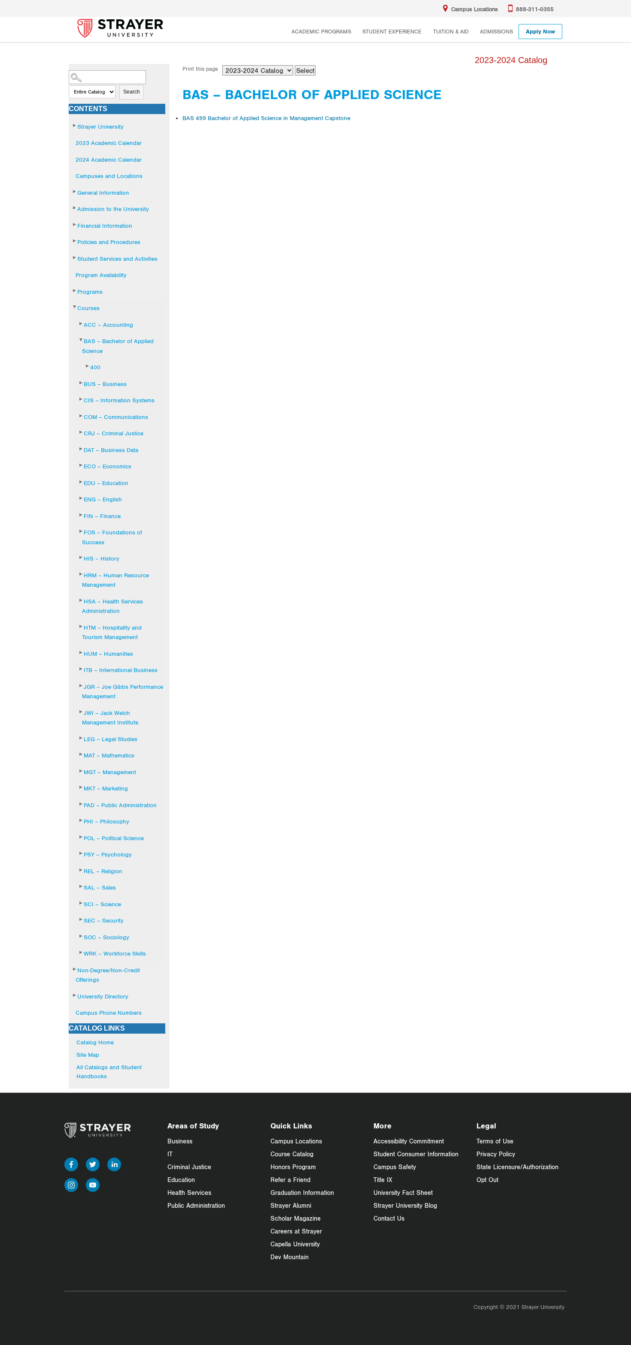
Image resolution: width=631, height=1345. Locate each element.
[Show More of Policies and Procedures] (75, 241)
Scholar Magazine (295, 1218)
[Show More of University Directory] (75, 995)
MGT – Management (110, 772)
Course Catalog (291, 1154)
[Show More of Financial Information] (75, 224)
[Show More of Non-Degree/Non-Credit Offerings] (75, 969)
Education (181, 1179)
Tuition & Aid (451, 31)
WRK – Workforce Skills (115, 953)
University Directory (102, 996)
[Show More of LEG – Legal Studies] (81, 738)
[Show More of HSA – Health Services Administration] (81, 600)
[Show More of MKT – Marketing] (81, 787)
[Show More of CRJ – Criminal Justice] (81, 432)
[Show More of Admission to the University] (75, 208)
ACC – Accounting (108, 325)
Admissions (496, 31)
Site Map (87, 1055)
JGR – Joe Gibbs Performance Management (122, 692)
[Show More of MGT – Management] (81, 771)
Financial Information (104, 226)
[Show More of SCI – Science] (81, 903)
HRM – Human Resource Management (115, 580)
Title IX (382, 1179)
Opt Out (487, 1179)
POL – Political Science (114, 838)
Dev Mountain (289, 1257)
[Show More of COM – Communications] (81, 416)
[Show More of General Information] (75, 191)
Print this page (200, 69)
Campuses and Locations (109, 176)
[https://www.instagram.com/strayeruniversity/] (71, 1183)
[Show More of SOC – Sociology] (81, 936)
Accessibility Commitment (408, 1141)
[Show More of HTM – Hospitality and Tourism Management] (81, 626)
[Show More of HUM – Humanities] (81, 652)
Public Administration (196, 1205)
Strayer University (100, 127)
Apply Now (540, 31)
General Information (103, 193)
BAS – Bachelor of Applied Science (118, 346)
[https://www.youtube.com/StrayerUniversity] (93, 1183)
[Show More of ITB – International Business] (81, 669)
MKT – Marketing (106, 788)
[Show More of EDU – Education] (81, 482)
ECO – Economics (107, 466)
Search (131, 92)
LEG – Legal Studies (110, 739)
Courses (88, 308)
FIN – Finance (102, 516)
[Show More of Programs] (75, 291)
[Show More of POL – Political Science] (81, 837)
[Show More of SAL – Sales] (81, 886)
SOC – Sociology (106, 937)
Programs (90, 292)
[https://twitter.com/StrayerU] (93, 1163)
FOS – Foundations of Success (112, 537)
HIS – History (101, 558)
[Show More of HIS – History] (81, 557)
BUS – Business (105, 384)
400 (95, 367)
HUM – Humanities (108, 654)
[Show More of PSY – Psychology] (81, 853)
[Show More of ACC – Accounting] (81, 324)
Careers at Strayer (296, 1231)
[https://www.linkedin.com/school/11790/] (114, 1163)
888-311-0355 (535, 9)
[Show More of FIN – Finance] (81, 515)
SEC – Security (104, 920)
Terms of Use (494, 1141)
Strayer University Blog (405, 1205)
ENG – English (103, 499)
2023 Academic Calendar (109, 143)
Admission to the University (113, 209)
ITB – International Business (121, 670)
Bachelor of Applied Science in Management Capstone (266, 118)
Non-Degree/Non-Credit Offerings (108, 975)
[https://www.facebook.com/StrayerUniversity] (71, 1163)
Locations (474, 9)
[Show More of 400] (88, 366)
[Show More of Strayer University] (75, 125)
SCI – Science (102, 904)
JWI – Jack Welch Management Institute (110, 718)
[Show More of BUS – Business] (81, 383)
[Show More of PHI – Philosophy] (81, 820)
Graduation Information (302, 1192)
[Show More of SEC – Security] (81, 919)
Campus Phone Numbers (109, 1013)
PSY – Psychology (108, 854)
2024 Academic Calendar (109, 160)
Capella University (295, 1244)
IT (170, 1154)
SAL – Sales (100, 887)
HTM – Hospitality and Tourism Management (112, 632)
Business (179, 1141)
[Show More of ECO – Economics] (81, 465)
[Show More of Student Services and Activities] (75, 257)
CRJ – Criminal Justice (113, 433)
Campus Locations (296, 1141)
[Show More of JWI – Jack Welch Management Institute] (81, 712)
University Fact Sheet (403, 1192)
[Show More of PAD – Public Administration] (81, 804)
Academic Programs (321, 31)
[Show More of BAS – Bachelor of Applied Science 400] (81, 340)
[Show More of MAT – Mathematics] (81, 754)
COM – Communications (116, 417)
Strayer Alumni (290, 1205)
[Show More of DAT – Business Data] (81, 449)
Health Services (189, 1192)
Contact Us (388, 1218)
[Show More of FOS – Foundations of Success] (81, 531)
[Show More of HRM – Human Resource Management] (81, 574)
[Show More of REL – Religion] (81, 870)
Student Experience (392, 31)
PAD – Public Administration (120, 805)
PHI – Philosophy (106, 821)
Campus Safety (394, 1167)
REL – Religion (103, 871)
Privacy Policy (495, 1154)
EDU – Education (106, 483)
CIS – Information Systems (119, 400)
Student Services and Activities (117, 259)
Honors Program (293, 1167)
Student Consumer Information (415, 1154)
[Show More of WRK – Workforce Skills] (81, 952)
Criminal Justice (189, 1167)
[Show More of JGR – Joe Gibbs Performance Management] (81, 686)
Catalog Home (95, 1042)
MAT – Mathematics (109, 755)
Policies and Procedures (108, 242)
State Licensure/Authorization (517, 1167)
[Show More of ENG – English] (81, 498)
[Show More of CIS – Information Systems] (81, 399)
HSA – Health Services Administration (112, 606)
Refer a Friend (290, 1179)
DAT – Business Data (111, 450)
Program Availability (101, 275)
